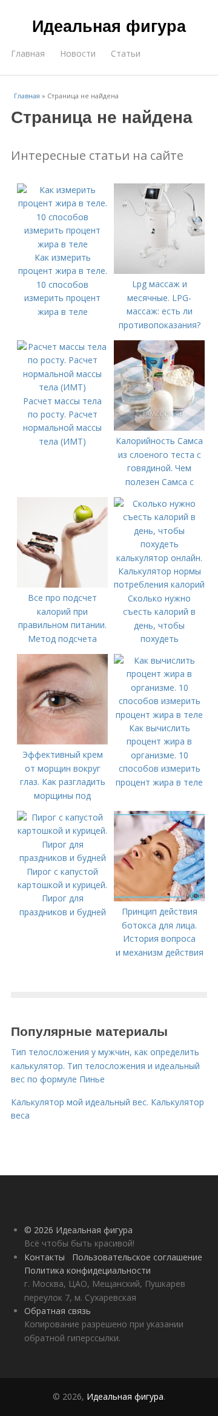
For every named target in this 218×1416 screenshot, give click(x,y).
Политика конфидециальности (87, 1270)
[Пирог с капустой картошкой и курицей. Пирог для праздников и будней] (62, 857)
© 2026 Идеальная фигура (78, 1230)
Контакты (44, 1257)
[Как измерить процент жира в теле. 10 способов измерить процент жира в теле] (62, 244)
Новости (78, 53)
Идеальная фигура (109, 25)
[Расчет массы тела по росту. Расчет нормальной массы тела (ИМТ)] (62, 387)
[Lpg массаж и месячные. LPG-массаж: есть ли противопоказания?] (159, 270)
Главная (28, 53)
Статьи (125, 53)
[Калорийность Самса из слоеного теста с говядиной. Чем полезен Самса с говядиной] (159, 427)
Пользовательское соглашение (137, 1257)
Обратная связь (57, 1310)
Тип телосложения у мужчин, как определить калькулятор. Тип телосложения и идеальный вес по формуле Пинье (105, 1065)
